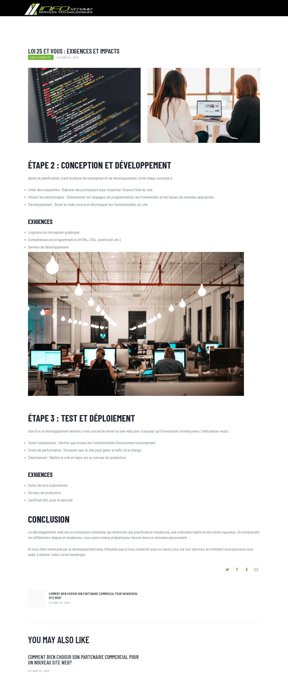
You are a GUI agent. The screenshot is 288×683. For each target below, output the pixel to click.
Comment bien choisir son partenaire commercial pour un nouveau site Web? (83, 659)
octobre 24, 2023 (39, 670)
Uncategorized (40, 57)
